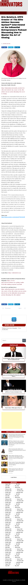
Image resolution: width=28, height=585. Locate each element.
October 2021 (8, 532)
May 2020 (17, 545)
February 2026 (8, 489)
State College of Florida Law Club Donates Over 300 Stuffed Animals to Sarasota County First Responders (16, 457)
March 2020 (17, 547)
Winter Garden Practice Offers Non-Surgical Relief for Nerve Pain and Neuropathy (16, 470)
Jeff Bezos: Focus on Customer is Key (13, 387)
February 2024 (8, 509)
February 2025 (8, 499)
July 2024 (18, 504)
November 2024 (20, 500)
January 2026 (19, 489)
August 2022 (7, 524)
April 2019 (7, 557)
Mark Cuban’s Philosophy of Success (13, 403)
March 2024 (17, 507)
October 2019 (8, 552)
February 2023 (8, 519)
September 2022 (19, 522)
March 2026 (17, 487)
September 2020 (19, 542)
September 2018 (19, 562)
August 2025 (7, 494)
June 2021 (7, 535)
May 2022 (17, 525)
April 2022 (7, 527)
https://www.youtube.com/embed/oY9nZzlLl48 (13, 217)
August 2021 (7, 534)
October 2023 (8, 512)
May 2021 (17, 535)
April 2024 (7, 507)
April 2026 (7, 487)
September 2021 (19, 532)
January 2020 (19, 549)
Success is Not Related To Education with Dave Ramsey (13, 371)
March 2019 (17, 557)
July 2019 (18, 554)
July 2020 (18, 544)
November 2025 (20, 490)
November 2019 (20, 550)
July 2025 (18, 494)
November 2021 (20, 530)
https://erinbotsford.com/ (14, 273)
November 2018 (20, 560)
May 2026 (17, 485)
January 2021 (19, 539)
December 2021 (8, 530)
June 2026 (7, 485)
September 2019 (19, 552)
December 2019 (8, 550)
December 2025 (8, 490)
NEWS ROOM (6, 43)
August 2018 (7, 564)
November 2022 (20, 520)
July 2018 (18, 564)
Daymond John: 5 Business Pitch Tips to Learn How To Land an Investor (13, 354)
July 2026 (18, 484)
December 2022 (8, 520)
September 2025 (19, 492)
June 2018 (7, 565)
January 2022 (19, 529)
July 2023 (18, 514)
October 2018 (8, 562)
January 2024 (19, 509)
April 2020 (7, 547)
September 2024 (19, 502)
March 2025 (17, 497)
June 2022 (7, 525)
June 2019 (7, 555)
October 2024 (8, 502)
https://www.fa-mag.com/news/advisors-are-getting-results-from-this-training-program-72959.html (12, 282)
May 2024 (17, 505)
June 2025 (7, 495)
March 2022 (17, 527)
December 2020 (8, 540)
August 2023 (7, 514)
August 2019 (7, 554)
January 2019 (19, 559)
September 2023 (19, 512)
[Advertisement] (11, 420)
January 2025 (19, 499)
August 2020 (7, 544)
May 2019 (17, 555)
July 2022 (18, 524)
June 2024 (7, 505)
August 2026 (7, 484)
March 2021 (17, 537)
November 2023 (20, 510)
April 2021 (7, 537)
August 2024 (7, 504)
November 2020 (20, 540)
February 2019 (8, 559)
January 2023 (19, 519)
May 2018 (17, 565)
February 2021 (8, 539)
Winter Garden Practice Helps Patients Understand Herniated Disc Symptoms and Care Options (17, 463)
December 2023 (8, 510)
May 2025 (17, 495)
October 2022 (8, 522)
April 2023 (7, 517)
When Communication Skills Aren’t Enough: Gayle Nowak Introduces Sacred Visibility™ (17, 450)
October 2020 (8, 542)
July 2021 (18, 534)
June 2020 (7, 545)
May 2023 (17, 515)
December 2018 (8, 560)
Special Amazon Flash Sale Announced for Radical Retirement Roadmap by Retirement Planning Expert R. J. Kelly (17, 435)
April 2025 (7, 497)
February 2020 (8, 549)
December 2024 (8, 500)
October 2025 (8, 492)
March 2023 (17, 517)
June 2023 (7, 515)
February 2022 (8, 529)
